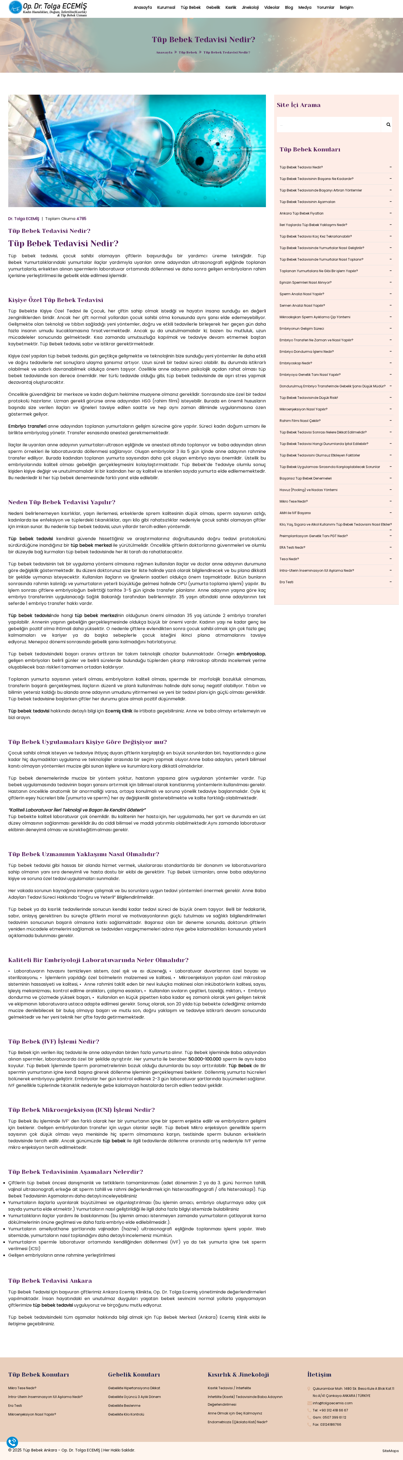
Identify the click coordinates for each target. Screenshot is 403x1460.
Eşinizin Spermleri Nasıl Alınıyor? (306, 282)
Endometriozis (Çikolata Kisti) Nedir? (238, 1422)
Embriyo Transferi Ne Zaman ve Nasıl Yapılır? (316, 340)
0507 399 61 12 (334, 1417)
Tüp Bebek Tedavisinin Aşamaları (307, 201)
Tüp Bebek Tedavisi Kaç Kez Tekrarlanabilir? (316, 236)
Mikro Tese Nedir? (294, 501)
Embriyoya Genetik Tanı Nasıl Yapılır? (310, 374)
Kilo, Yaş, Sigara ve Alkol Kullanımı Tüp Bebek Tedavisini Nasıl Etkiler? (336, 524)
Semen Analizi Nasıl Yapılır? (302, 305)
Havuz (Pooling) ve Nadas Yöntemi (308, 489)
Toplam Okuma (65, 218)
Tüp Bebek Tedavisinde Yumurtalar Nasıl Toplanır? (322, 259)
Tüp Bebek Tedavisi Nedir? (49, 230)
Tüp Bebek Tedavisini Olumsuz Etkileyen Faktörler (320, 455)
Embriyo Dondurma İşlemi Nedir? (307, 351)
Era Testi (286, 582)
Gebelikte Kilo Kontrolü (126, 1414)
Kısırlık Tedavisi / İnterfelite (229, 1388)
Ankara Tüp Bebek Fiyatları (301, 213)
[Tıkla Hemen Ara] (12, 1442)
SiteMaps (390, 1450)
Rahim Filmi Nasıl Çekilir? (300, 420)
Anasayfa (164, 52)
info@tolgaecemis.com (333, 1403)
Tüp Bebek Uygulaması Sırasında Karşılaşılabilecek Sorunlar (330, 466)
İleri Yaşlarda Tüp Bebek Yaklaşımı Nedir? (313, 224)
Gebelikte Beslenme (124, 1405)
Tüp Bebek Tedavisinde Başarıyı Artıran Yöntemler (321, 190)
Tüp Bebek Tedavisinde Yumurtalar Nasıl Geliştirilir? (322, 248)
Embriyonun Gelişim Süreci (302, 328)
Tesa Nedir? (289, 559)
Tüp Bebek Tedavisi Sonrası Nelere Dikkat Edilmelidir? (323, 432)
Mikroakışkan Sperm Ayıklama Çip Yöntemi (315, 317)
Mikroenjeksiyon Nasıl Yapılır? (304, 409)
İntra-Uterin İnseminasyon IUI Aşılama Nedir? (317, 570)
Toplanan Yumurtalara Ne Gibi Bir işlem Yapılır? (319, 271)
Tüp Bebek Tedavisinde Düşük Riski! (309, 397)
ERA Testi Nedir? (292, 547)
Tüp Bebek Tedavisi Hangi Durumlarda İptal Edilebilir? (324, 443)
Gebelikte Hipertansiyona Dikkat (134, 1388)
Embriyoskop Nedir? (296, 363)
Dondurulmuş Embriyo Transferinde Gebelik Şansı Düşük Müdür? (333, 386)
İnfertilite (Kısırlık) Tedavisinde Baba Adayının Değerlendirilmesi (245, 1400)
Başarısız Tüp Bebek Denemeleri (306, 478)
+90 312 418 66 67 (333, 1410)
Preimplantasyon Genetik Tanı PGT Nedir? (314, 536)
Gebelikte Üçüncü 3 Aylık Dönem (134, 1396)
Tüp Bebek (188, 52)
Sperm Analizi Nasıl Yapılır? (302, 294)
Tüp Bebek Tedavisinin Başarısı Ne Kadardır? (317, 178)
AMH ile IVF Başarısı (295, 513)
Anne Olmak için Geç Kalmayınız (235, 1413)
